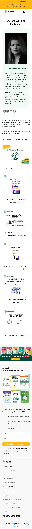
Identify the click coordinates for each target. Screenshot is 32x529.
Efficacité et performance (11, 507)
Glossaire (6, 475)
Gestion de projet (9, 492)
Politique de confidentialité (23, 524)
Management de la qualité (12, 500)
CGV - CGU (16, 526)
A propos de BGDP (9, 471)
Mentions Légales (11, 524)
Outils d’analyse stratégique (16, 169)
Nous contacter (8, 478)
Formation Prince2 (9, 482)
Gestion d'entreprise (10, 503)
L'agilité (6, 496)
